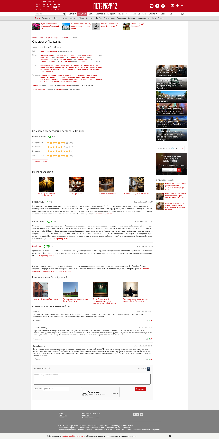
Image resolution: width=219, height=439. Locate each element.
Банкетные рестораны (69, 65)
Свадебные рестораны (49, 65)
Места (61, 418)
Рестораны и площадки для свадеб (60, 77)
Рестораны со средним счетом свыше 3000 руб (69, 69)
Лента (37, 18)
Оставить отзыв (40, 161)
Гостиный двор (46, 55)
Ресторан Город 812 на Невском (136, 194)
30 (59, 7)
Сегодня (72, 14)
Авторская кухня (66, 79)
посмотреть (65, 85)
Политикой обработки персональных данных (141, 430)
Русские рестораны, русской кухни (54, 75)
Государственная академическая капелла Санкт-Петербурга (135, 300)
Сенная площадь (77, 57)
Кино (163, 14)
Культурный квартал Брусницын (45, 299)
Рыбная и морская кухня (84, 79)
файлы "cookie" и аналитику (74, 436)
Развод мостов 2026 (90, 418)
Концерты (111, 14)
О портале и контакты (91, 413)
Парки (121, 14)
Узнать (35, 85)
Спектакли (153, 14)
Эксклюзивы (47, 18)
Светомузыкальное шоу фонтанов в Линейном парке (81, 26)
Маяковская (66, 61)
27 (48, 7)
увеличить (60, 89)
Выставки (142, 14)
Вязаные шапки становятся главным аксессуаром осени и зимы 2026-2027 (175, 196)
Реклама (85, 415)
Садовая (59, 57)
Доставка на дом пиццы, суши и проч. (61, 81)
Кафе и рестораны (53, 37)
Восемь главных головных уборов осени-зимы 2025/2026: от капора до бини (175, 187)
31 (37, 9)
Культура (73, 18)
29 (55, 7)
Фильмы (131, 18)
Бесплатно (100, 14)
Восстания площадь (86, 61)
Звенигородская (47, 61)
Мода (81, 18)
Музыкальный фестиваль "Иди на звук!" (110, 25)
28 (51, 7)
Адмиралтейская (89, 55)
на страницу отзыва (104, 214)
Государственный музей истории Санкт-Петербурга (75, 300)
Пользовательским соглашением (107, 430)
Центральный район (48, 51)
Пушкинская (82, 59)
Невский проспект (67, 55)
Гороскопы (121, 18)
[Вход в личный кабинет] (182, 6)
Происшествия (60, 18)
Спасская (44, 57)
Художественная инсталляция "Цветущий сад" (50, 26)
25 (40, 7)
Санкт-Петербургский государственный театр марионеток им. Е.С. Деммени (104, 301)
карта (59, 47)
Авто (154, 18)
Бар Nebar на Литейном (107, 194)
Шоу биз (98, 18)
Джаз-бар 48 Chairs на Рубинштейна (46, 195)
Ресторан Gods (76, 194)
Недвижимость (143, 18)
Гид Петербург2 (38, 37)
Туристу (161, 18)
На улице (82, 14)
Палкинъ (65, 37)
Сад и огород (109, 18)
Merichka (36, 246)
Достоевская (64, 59)
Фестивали (131, 14)
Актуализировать (39, 89)
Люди (61, 413)
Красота (89, 18)
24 (37, 7)
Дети (91, 14)
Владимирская (46, 59)
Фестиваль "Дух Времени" (137, 25)
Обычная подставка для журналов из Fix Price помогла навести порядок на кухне (175, 206)
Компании (63, 415)
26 (44, 7)
